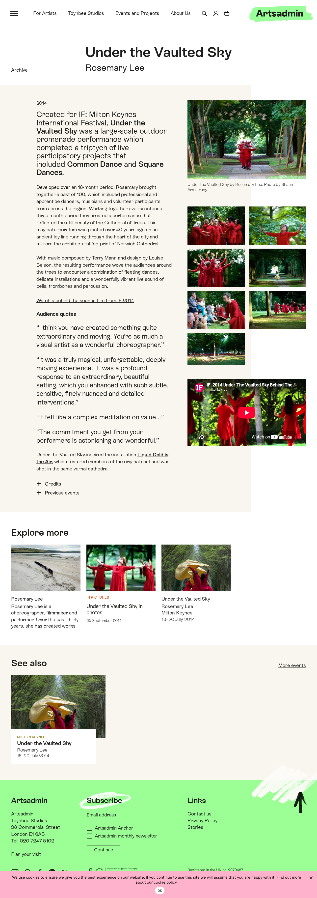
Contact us (199, 813)
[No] (310, 877)
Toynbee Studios (86, 13)
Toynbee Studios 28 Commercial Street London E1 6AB (35, 827)
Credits (53, 484)
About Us (181, 13)
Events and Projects (137, 13)
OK (160, 891)
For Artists (45, 13)
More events (292, 665)
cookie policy (165, 882)
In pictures (97, 597)
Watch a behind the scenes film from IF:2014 (85, 300)
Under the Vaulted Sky (185, 599)
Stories (195, 827)
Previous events (62, 492)
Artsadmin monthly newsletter (126, 836)
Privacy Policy (202, 820)
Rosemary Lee (27, 599)
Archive (19, 70)
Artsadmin (22, 813)
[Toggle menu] (14, 13)
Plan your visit (26, 854)
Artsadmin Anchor (114, 828)
